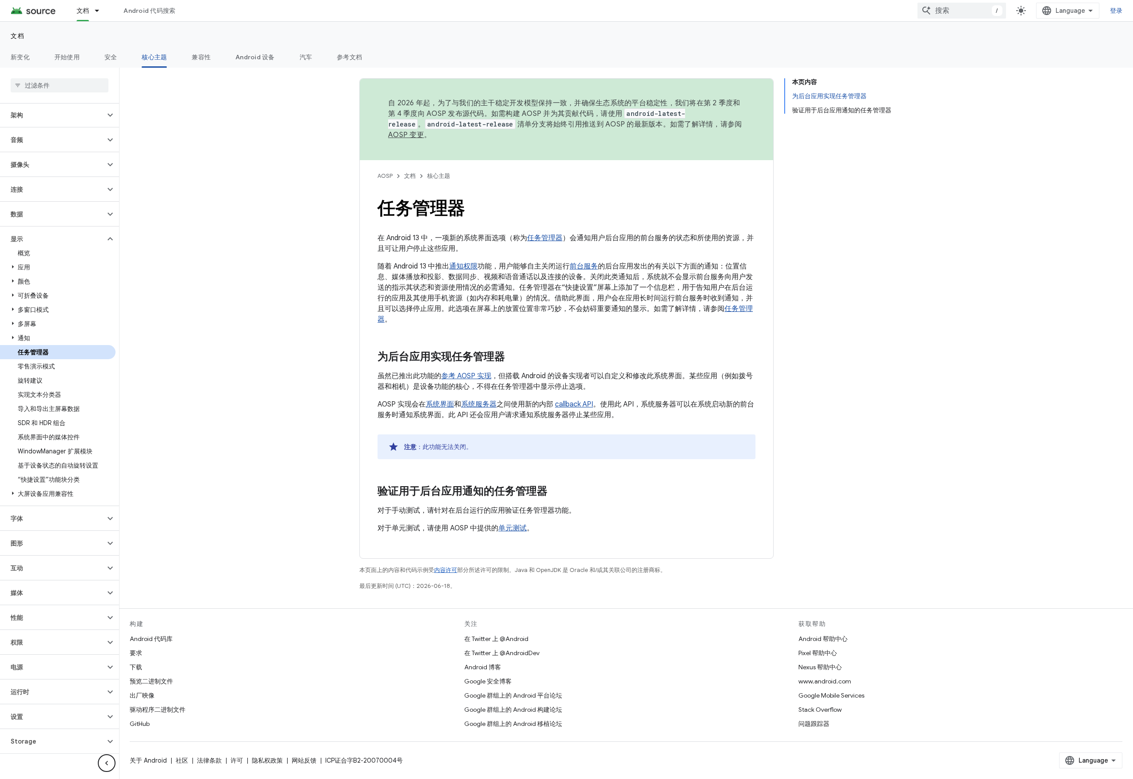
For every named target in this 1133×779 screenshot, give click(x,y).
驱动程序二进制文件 (157, 710)
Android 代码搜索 (149, 11)
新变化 (20, 57)
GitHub (140, 724)
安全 (110, 57)
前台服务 (584, 266)
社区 (182, 760)
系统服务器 (479, 404)
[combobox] (961, 11)
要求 (136, 653)
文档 (83, 11)
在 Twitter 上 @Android (496, 639)
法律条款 (209, 760)
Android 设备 (255, 57)
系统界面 (440, 404)
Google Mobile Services (831, 695)
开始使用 (67, 57)
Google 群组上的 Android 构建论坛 (513, 710)
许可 (237, 760)
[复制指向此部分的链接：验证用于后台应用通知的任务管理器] (556, 492)
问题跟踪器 (813, 724)
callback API (574, 404)
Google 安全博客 (488, 681)
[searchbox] (59, 85)
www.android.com (824, 681)
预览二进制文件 (151, 681)
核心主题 (154, 57)
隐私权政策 (267, 760)
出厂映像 (142, 695)
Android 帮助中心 (823, 639)
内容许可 (445, 570)
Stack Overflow (820, 710)
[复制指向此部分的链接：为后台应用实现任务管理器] (514, 357)
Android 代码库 (151, 639)
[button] (52, 115)
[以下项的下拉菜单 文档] (101, 10)
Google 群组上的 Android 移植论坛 (513, 724)
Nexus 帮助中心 (820, 667)
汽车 (306, 57)
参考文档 (349, 57)
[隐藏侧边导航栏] (107, 763)
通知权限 (463, 266)
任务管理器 (545, 238)
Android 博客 (482, 667)
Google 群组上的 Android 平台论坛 (513, 695)
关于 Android (148, 760)
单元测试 (512, 528)
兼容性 (201, 57)
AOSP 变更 (406, 134)
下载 (136, 667)
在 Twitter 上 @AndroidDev (502, 653)
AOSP (385, 176)
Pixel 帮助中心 (817, 653)
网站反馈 (304, 760)
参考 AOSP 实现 (466, 376)
